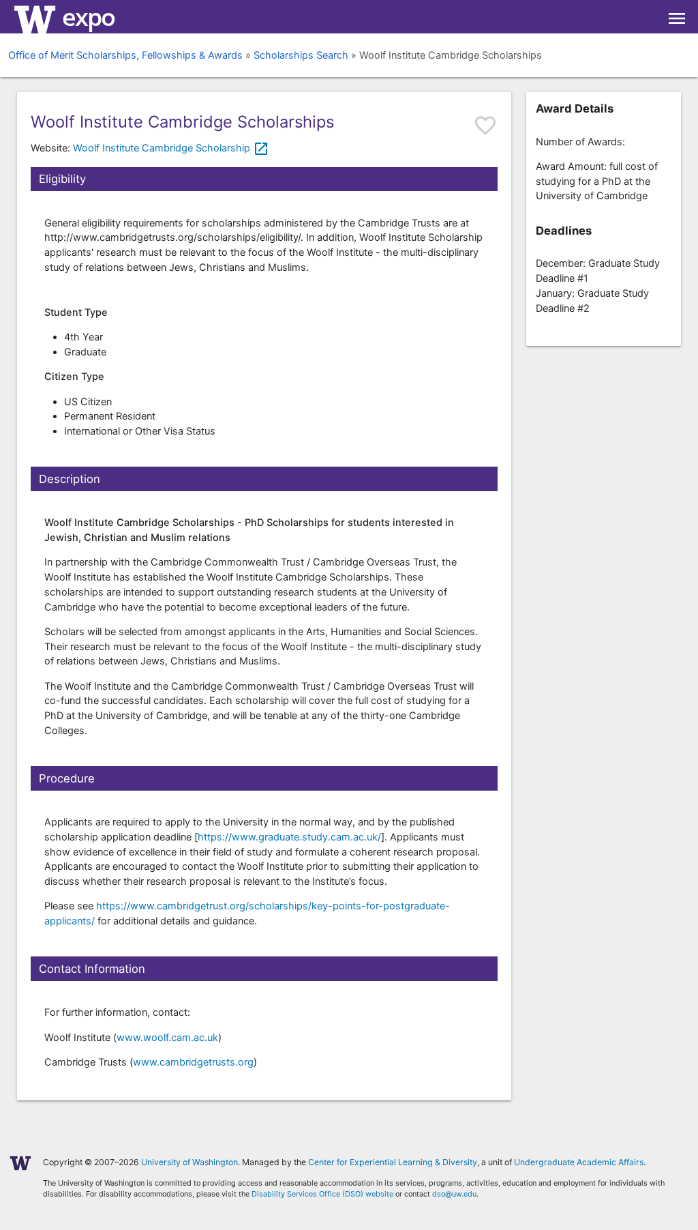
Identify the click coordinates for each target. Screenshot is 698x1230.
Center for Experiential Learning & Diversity (392, 1162)
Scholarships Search (301, 55)
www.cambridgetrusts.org (193, 1062)
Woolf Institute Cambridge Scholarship (171, 148)
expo (88, 16)
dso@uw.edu (454, 1194)
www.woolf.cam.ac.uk (167, 1037)
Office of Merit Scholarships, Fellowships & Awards (125, 55)
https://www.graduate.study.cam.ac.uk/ (289, 837)
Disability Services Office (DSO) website (322, 1194)
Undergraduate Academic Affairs (578, 1162)
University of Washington (189, 1162)
